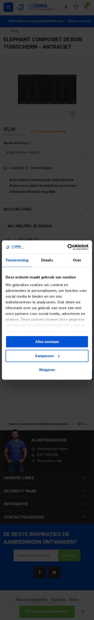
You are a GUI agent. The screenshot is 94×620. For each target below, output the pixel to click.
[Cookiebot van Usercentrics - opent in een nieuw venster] (67, 247)
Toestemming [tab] (17, 260)
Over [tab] (77, 260)
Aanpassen (44, 356)
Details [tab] (47, 260)
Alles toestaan (47, 342)
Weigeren (47, 370)
